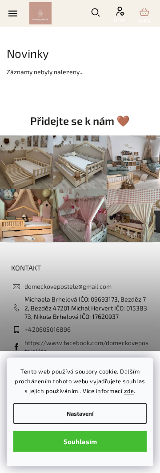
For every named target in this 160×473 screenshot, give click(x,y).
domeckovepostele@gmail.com (68, 286)
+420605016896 (47, 329)
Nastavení (80, 413)
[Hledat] (102, 12)
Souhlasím (80, 441)
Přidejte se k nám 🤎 (80, 120)
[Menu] (13, 13)
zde (129, 390)
